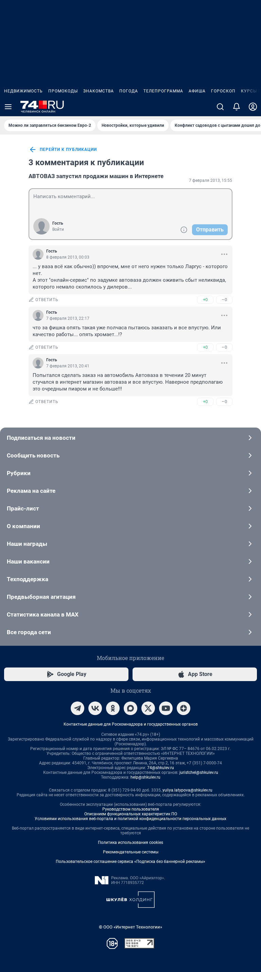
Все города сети (29, 632)
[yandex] (183, 708)
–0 (224, 299)
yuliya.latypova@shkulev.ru (187, 790)
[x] (148, 708)
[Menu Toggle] (8, 106)
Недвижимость (23, 91)
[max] (130, 708)
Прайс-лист (23, 508)
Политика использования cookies (130, 842)
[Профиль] (253, 106)
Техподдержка (27, 579)
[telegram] (77, 708)
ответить (46, 299)
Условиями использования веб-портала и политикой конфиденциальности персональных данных (130, 818)
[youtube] (166, 708)
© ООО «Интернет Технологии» (130, 927)
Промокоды (63, 91)
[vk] (95, 708)
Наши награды (27, 543)
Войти (58, 229)
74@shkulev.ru (160, 767)
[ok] (113, 708)
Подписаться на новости (41, 437)
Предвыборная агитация (41, 596)
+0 (205, 299)
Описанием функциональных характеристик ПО (130, 814)
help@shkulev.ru (145, 777)
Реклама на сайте (31, 490)
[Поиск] (220, 106)
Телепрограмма (163, 91)
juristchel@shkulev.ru (198, 772)
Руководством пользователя (130, 809)
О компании (23, 526)
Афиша (197, 91)
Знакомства (98, 91)
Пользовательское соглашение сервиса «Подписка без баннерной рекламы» (130, 861)
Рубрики (19, 473)
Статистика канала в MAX (43, 614)
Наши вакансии (28, 561)
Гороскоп (223, 91)
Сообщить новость (33, 455)
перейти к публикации (68, 149)
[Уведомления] (236, 106)
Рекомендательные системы (130, 852)
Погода (128, 91)
